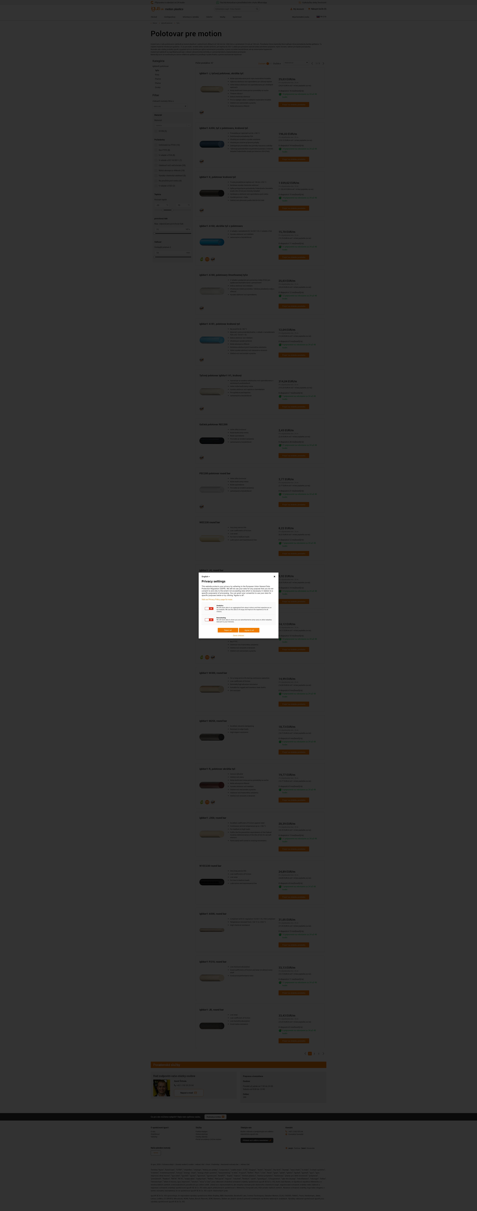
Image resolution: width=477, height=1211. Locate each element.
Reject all (228, 630)
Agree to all (249, 630)
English (205, 576)
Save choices (238, 635)
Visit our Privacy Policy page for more (217, 599)
